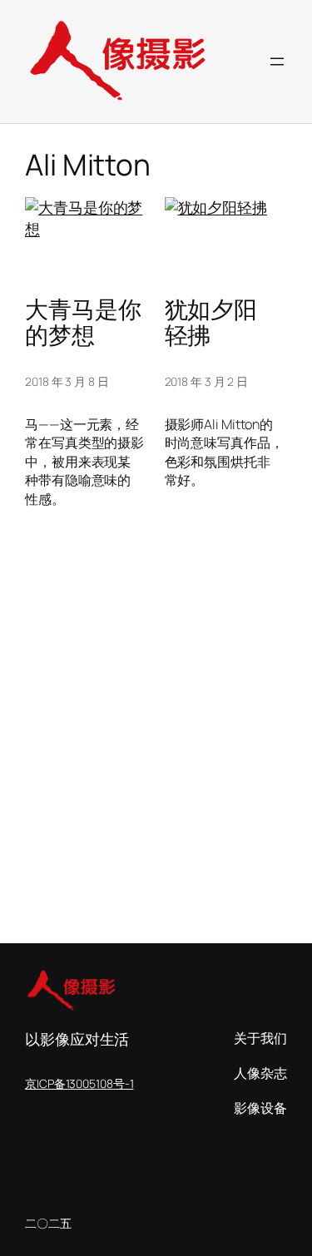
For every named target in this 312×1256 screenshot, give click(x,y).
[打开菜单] (277, 62)
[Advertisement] (156, 771)
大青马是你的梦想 (83, 322)
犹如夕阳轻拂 (211, 322)
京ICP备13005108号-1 (79, 1083)
